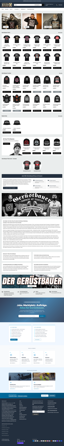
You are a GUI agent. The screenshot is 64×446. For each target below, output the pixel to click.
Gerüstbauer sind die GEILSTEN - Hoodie (56, 86)
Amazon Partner (22, 417)
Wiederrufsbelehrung (22, 408)
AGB (20, 411)
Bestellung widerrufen (22, 419)
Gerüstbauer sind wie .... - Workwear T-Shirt (57, 63)
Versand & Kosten (22, 410)
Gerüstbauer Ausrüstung (5, 427)
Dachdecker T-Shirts (5, 429)
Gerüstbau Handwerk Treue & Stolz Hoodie (26, 105)
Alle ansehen (60, 32)
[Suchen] (43, 5)
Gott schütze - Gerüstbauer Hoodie (6, 86)
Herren (11, 9)
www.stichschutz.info (5, 435)
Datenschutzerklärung (22, 407)
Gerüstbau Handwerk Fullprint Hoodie (6, 105)
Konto (47, 5)
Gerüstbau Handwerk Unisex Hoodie (36, 105)
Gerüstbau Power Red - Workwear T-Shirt (57, 45)
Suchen (20, 402)
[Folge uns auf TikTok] (24, 441)
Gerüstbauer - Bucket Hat (7, 128)
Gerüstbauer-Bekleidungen (6, 419)
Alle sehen (60, 73)
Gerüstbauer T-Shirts (12, 409)
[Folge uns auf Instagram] (21, 441)
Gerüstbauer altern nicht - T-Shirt (37, 63)
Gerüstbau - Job (4, 425)
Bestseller (6, 9)
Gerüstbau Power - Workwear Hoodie (46, 86)
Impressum (21, 405)
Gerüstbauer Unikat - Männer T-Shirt (37, 45)
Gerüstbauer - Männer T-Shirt (17, 45)
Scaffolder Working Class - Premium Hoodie (57, 105)
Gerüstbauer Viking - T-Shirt (16, 63)
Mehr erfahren (6, 143)
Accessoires (16, 9)
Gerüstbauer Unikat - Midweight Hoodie (26, 86)
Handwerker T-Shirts (5, 431)
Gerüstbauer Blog (22, 416)
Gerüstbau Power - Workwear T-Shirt (7, 63)
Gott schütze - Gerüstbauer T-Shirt (7, 45)
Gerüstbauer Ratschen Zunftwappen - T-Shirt (26, 45)
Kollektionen (23, 9)
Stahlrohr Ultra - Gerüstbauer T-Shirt (27, 63)
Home (3, 9)
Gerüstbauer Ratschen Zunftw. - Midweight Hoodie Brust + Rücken (16, 86)
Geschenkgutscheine (30, 9)
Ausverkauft (37, 91)
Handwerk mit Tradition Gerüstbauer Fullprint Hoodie (16, 105)
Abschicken (35, 414)
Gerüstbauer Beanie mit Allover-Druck (26, 148)
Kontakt (20, 413)
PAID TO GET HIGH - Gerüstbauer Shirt (47, 63)
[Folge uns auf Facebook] (17, 441)
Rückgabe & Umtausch (23, 414)
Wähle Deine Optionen (6, 50)
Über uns (20, 404)
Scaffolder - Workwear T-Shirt (47, 45)
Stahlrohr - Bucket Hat (16, 128)
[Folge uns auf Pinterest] (22, 441)
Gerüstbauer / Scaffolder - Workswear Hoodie (37, 86)
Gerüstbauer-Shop (10, 402)
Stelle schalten (13, 339)
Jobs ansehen (37, 339)
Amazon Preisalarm (5, 433)
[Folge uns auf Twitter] (19, 441)
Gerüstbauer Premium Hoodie (46, 105)
